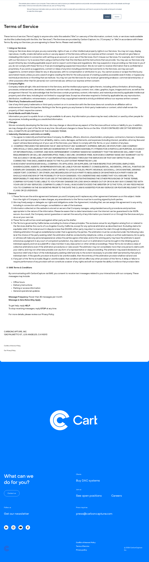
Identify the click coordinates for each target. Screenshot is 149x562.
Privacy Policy (48, 314)
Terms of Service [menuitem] (82, 546)
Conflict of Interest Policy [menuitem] (86, 542)
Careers (116, 496)
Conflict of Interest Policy (12, 346)
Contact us (12, 493)
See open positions (89, 496)
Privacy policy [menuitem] (81, 550)
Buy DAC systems (88, 480)
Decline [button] (117, 17)
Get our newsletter (16, 514)
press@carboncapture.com (94, 514)
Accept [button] (107, 17)
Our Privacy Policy (9, 350)
